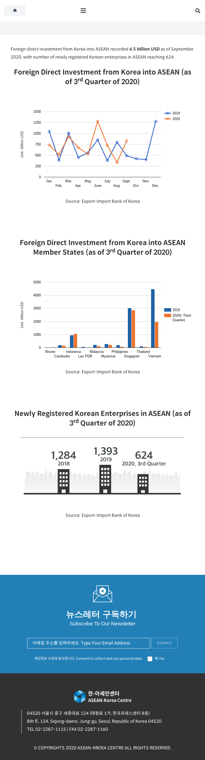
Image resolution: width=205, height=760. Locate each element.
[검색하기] (197, 11)
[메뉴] (83, 10)
